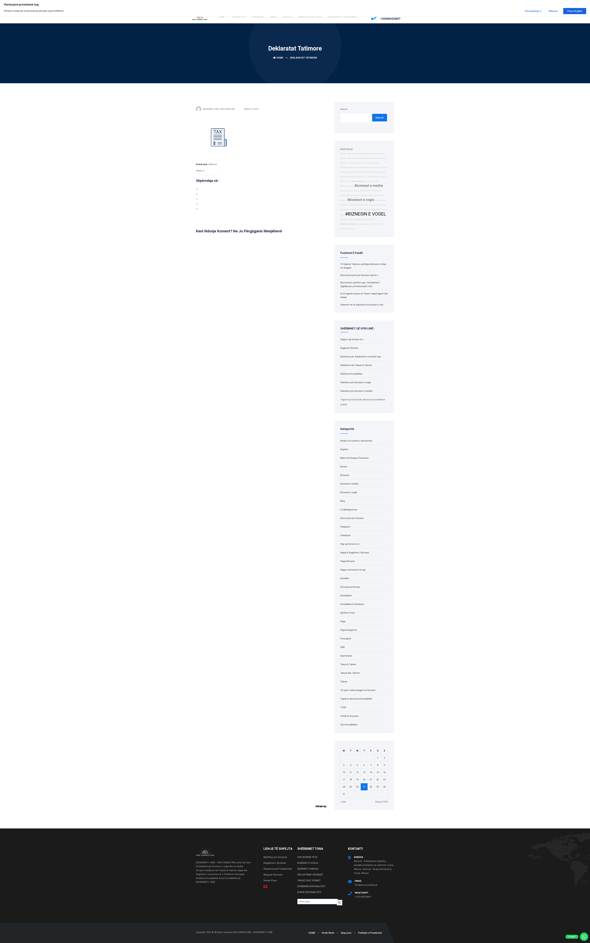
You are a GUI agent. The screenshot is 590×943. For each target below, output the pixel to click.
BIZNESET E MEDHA (307, 868)
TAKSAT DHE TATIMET (309, 880)
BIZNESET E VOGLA (307, 863)
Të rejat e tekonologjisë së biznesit (357, 690)
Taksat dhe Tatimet (350, 673)
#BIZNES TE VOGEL (376, 224)
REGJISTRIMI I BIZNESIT (310, 874)
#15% (360, 195)
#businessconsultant (371, 181)
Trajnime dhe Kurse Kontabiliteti (356, 698)
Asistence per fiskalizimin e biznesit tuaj (360, 356)
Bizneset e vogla (348, 492)
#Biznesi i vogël (346, 220)
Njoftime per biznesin (275, 857)
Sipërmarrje (346, 655)
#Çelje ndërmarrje (365, 210)
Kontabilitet (346, 595)
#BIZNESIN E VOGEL (365, 214)
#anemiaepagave (346, 229)
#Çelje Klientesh (379, 172)
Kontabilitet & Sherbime (352, 604)
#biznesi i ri (344, 163)
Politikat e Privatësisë (370, 932)
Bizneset (344, 475)
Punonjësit (345, 638)
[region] (295, 8)
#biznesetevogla (346, 167)
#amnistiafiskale (356, 205)
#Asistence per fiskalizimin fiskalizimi (364, 163)
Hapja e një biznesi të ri (352, 339)
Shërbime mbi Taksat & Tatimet (356, 365)
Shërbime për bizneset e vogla (355, 382)
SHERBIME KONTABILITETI (311, 886)
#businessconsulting (360, 220)
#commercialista (347, 224)
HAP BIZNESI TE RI (307, 857)
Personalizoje (532, 11)
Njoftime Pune (347, 612)
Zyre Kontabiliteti (348, 724)
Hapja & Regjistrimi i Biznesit (354, 552)
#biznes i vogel (346, 154)
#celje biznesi (354, 191)
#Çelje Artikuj (363, 158)
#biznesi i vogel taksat (360, 154)
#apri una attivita (369, 177)
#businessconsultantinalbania (351, 177)
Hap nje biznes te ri (350, 544)
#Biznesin (354, 195)
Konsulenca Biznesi (350, 587)
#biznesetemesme (377, 154)
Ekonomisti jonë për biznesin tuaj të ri (359, 275)
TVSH (343, 707)
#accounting (356, 181)
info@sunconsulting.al (366, 885)
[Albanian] (265, 886)
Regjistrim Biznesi (349, 348)
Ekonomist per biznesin (352, 518)
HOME (312, 932)
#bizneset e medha (368, 186)
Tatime (343, 681)
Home (279, 57)
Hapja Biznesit (347, 561)
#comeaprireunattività (361, 167)
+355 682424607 (363, 896)
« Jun (343, 801)
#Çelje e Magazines (371, 205)
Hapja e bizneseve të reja (353, 569)
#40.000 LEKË (365, 191)
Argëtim (344, 449)
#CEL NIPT (382, 158)
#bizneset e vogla (360, 200)
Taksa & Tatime (348, 664)
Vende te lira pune (349, 716)
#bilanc (372, 220)
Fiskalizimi (345, 535)
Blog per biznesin (273, 874)
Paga (342, 621)
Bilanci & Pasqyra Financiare (354, 458)
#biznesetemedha (347, 186)
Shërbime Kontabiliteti (351, 373)
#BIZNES (376, 210)
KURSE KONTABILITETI (309, 892)
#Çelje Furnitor (375, 167)
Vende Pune (270, 880)
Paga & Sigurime (348, 630)
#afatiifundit (367, 172)
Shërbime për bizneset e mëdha (356, 391)
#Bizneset (344, 191)
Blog (342, 501)
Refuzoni (553, 11)
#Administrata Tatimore (349, 158)
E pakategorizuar (348, 509)
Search (343, 109)
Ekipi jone (346, 932)
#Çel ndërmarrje (362, 224)
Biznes (343, 466)
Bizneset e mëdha (349, 483)
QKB (342, 647)
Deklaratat (201, 164)
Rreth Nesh (328, 932)
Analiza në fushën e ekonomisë (356, 440)
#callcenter (373, 158)
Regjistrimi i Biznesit (275, 863)
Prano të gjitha (574, 11)
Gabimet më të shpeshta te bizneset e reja (361, 304)
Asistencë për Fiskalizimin (278, 868)
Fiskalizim (345, 526)
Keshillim (344, 578)
